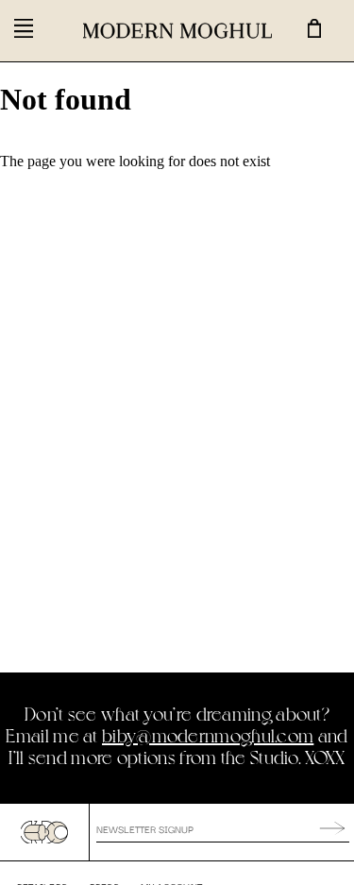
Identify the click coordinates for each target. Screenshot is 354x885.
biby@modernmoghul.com (207, 735)
